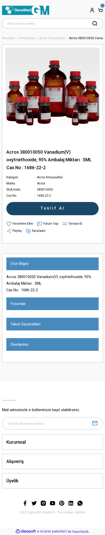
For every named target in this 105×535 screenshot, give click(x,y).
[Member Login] (92, 10)
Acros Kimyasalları (50, 177)
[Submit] (95, 423)
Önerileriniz (19, 344)
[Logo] (25, 10)
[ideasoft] (26, 531)
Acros (41, 183)
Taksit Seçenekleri (25, 324)
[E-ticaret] (52, 531)
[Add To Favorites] (19, 223)
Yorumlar (18, 303)
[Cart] (100, 10)
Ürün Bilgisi (19, 263)
